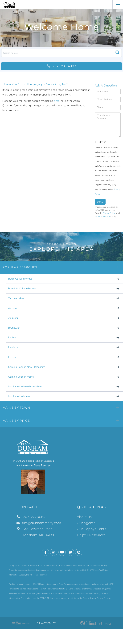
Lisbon (12, 357)
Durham (12, 337)
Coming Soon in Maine (21, 377)
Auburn (12, 308)
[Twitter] (70, 552)
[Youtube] (62, 552)
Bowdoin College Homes (22, 288)
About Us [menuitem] (84, 517)
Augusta (13, 318)
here (56, 101)
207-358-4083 (63, 66)
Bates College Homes (20, 279)
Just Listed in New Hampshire (24, 386)
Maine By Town (16, 407)
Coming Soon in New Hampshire (26, 367)
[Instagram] (78, 552)
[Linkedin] (53, 552)
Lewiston (13, 347)
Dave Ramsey (42, 465)
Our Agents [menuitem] (86, 523)
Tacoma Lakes (16, 298)
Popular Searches (20, 267)
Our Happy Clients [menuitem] (91, 529)
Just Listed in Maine (19, 396)
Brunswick (14, 328)
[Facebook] (45, 552)
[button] (117, 53)
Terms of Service (102, 216)
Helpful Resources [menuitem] (91, 535)
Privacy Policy (108, 213)
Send (100, 201)
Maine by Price (16, 420)
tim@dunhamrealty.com (41, 523)
